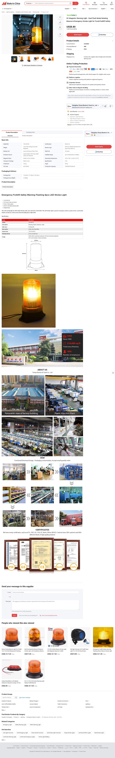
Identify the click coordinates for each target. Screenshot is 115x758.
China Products (24, 745)
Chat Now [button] (103, 34)
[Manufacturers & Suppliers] (11, 3)
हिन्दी (80, 747)
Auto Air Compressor (35, 707)
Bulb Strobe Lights (99, 733)
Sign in (111, 4)
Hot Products (16, 745)
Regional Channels (77, 745)
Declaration (75, 751)
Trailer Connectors (62, 704)
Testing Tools (5, 707)
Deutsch (54, 747)
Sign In (69, 124)
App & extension (93, 8)
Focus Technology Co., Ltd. (46, 751)
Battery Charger (34, 701)
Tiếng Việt (96, 747)
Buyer (74, 8)
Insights (100, 745)
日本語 (75, 747)
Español (23, 747)
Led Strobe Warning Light (9, 737)
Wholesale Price (59, 745)
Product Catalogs (25, 697)
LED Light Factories (8, 733)
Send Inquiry (78, 34)
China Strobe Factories (37, 733)
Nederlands (60, 747)
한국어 (71, 747)
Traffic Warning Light (35, 724)
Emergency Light (45, 12)
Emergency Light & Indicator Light (23, 12)
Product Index (86, 745)
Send (14, 615)
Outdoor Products (6, 701)
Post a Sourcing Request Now (48, 615)
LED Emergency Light (22, 733)
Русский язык (42, 747)
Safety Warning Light (20, 724)
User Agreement (67, 751)
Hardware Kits (89, 707)
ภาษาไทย (85, 747)
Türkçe (90, 747)
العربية (66, 747)
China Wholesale (50, 745)
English (18, 747)
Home (3, 12)
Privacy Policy (82, 751)
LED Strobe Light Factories (54, 733)
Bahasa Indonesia (104, 747)
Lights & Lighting (10, 12)
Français (36, 747)
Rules (112, 8)
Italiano (49, 747)
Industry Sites (68, 745)
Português (29, 747)
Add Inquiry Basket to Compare (33, 65)
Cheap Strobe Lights (69, 733)
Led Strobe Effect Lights (84, 733)
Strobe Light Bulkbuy (44, 737)
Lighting (87, 704)
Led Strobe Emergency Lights (27, 737)
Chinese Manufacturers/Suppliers (37, 745)
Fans (86, 701)
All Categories (7, 8)
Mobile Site (94, 745)
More (3, 740)
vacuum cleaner (34, 704)
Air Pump (60, 707)
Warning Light (36, 12)
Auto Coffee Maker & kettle (9, 704)
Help (83, 8)
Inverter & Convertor (63, 701)
